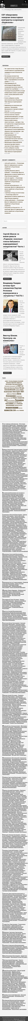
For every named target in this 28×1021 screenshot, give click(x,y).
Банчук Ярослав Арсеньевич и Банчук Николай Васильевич (14, 455)
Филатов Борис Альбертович (15, 935)
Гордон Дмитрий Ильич (19, 541)
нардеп (20, 407)
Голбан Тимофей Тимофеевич (18, 533)
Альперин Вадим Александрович (12, 431)
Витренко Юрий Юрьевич (9, 505)
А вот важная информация (10, 424)
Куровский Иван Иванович (10, 691)
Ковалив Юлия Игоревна (16, 646)
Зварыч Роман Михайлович (13, 600)
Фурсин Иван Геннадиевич (18, 942)
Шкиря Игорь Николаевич (18, 982)
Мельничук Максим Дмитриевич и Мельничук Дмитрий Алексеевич (13, 745)
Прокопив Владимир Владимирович (13, 828)
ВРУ (15, 382)
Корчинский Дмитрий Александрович (11, 662)
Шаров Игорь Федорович (9, 970)
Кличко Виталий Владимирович (12, 641)
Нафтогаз (9, 393)
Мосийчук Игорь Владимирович (11, 751)
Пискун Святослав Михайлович (12, 812)
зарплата (16, 405)
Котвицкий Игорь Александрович (12, 667)
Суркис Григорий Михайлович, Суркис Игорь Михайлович (14, 889)
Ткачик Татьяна (14, 904)
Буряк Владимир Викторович (11, 488)
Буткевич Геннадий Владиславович (14, 489)
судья (17, 410)
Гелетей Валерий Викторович (18, 522)
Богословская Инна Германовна (18, 476)
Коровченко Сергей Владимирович (11, 660)
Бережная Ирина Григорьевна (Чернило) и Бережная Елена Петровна (14, 469)
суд (14, 410)
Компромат (8, 391)
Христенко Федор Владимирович (12, 953)
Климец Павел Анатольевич (15, 639)
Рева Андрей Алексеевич (13, 838)
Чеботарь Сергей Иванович (10, 960)
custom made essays (10, 200)
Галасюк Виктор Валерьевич (15, 518)
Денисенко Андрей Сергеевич (17, 560)
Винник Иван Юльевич (17, 504)
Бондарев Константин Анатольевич (12, 481)
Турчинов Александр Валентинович (14, 919)
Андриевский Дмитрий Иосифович (12, 435)
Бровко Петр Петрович (20, 483)
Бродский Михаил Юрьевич (10, 485)
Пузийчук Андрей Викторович (11, 829)
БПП (12, 382)
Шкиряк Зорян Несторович (10, 983)
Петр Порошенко (13, 394)
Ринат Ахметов (18, 398)
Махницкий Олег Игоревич (10, 736)
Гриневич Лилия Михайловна (18, 545)
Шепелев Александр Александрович (12, 978)
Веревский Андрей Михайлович (11, 500)
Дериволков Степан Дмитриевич (12, 563)
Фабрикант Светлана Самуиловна (12, 932)
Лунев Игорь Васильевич (19, 717)
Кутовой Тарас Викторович (17, 692)
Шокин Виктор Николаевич (10, 987)
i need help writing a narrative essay (14, 192)
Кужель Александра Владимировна (12, 680)
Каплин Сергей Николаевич (17, 625)
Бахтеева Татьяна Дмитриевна (11, 458)
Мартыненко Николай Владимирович (13, 732)
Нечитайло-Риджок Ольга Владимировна (14, 768)
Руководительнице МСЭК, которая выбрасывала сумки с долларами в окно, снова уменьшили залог (15, 92)
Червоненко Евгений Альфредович (12, 962)
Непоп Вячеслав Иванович (19, 765)
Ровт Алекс (5, 841)
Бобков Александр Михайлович (11, 472)
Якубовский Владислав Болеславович (13, 1000)
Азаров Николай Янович (19, 429)
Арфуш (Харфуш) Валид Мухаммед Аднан (14, 443)
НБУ (22, 391)
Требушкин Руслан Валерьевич (17, 910)
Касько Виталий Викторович (14, 627)
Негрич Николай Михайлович (13, 763)
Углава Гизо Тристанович (10, 924)
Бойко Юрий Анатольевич (16, 480)
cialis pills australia (10, 163)
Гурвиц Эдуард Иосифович (20, 551)
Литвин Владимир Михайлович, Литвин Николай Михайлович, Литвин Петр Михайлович (14, 709)
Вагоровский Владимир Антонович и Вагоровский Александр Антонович (13, 493)
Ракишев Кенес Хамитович (19, 836)
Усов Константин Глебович (16, 929)
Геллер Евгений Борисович (10, 523)
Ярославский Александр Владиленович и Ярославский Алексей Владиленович (13, 1005)
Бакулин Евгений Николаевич (11, 452)
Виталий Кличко (17, 384)
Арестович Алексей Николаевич (14, 438)
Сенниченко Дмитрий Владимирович (14, 866)
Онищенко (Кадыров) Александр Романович (12, 781)
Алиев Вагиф (23, 430)
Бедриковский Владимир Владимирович (13, 460)
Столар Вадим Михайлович (10, 885)
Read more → (5, 56)
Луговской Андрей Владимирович (11, 716)
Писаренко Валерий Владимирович (14, 811)
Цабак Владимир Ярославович (11, 956)
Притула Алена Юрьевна (19, 823)
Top (24, 1017)
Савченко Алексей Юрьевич (10, 850)
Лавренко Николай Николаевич (13, 696)
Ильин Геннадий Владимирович (17, 617)
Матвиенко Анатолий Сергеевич (11, 733)
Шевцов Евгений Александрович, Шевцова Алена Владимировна (12, 974)
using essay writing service (12, 207)
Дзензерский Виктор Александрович (13, 566)
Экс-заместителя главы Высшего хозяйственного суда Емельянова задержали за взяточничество (14, 70)
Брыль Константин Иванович (12, 485)
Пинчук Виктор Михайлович (11, 810)
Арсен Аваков (13, 381)
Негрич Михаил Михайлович (11, 763)
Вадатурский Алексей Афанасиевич (12, 495)
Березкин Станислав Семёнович (18, 471)
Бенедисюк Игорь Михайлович (17, 467)
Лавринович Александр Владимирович (12, 697)
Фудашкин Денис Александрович (12, 940)
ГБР (16, 386)
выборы (20, 403)
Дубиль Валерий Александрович (11, 575)
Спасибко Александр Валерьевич (14, 878)
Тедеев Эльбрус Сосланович (10, 897)
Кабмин (17, 389)
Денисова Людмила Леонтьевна (11, 562)
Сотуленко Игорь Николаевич (11, 878)
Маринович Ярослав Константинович (12, 730)
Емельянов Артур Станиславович (12, 582)
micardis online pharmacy (12, 185)
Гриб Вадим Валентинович (10, 542)
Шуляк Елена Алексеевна (15, 991)
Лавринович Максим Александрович (14, 698)
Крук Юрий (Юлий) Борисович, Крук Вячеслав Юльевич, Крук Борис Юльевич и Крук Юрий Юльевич (14, 675)
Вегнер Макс (14, 499)
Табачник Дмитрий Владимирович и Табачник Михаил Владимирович (13, 894)
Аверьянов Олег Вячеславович (11, 427)
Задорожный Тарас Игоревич (10, 599)
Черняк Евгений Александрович (11, 965)
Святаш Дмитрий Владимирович (11, 858)
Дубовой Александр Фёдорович (14, 576)
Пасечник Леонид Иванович (17, 799)
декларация (10, 405)
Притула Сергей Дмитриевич (10, 824)
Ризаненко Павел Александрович (17, 840)
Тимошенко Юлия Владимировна (11, 900)
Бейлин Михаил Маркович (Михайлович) (12, 462)
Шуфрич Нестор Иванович (10, 992)
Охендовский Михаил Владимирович (13, 786)
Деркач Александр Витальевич (14, 563)
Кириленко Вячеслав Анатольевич (12, 633)
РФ (11, 398)
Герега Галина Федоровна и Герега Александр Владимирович (14, 526)
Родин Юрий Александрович (17, 841)
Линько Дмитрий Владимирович (10, 707)
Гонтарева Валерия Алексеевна (13, 536)
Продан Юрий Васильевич (17, 827)
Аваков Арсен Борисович (19, 426)
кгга (20, 405)
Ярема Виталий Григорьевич (13, 1002)
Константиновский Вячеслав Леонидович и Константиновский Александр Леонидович (14, 657)
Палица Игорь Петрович (19, 795)
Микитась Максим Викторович (12, 748)
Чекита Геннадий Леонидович (12, 960)
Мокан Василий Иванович (19, 750)
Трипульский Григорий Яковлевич (12, 912)
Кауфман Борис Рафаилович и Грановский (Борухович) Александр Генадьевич (13, 629)
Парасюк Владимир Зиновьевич (11, 796)
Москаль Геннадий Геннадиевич (14, 752)
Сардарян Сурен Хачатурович (19, 853)
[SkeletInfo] (14, 5)
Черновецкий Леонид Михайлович (13, 963)
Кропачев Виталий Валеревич (10, 673)
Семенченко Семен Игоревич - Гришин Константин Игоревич (14, 862)
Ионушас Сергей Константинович (12, 619)
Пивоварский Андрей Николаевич (12, 806)
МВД (14, 391)
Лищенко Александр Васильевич (12, 712)
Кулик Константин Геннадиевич (12, 686)
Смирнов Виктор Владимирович (11, 873)
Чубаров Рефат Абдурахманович (11, 967)
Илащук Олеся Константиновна (11, 615)
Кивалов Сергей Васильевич (18, 632)
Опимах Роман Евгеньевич (17, 783)
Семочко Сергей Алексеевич (10, 865)
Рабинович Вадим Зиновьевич (11, 835)
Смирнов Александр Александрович (13, 872)
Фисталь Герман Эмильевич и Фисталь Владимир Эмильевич (14, 937)
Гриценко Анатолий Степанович (14, 547)
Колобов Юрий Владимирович (13, 652)
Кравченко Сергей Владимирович (12, 668)
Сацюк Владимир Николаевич (13, 855)
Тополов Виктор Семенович (17, 907)
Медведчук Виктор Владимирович (11, 738)
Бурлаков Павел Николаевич (16, 487)
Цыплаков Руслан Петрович (19, 957)
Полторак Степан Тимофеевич (11, 817)
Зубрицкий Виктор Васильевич (12, 607)
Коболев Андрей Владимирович (10, 644)
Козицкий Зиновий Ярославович (11, 649)
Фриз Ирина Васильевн (16, 938)
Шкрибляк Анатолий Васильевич (13, 984)
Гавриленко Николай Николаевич (12, 514)
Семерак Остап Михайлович (16, 864)
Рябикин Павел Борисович (16, 847)
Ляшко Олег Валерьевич (17, 723)
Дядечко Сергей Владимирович (18, 579)
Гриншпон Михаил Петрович (11, 546)
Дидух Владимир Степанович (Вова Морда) (13, 568)
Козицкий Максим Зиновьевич (11, 651)
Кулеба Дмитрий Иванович (18, 685)
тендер (21, 410)
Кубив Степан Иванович (9, 680)
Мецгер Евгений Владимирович (12, 747)
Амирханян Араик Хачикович (11, 433)
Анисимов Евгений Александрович (12, 436)
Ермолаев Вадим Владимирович (10, 585)
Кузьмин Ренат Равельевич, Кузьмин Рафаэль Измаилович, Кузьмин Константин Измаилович (13, 683)
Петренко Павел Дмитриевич (18, 805)
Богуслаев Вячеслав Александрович (12, 477)
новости (8, 410)
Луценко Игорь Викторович (10, 719)
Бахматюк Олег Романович (16, 457)
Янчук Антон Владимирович (10, 1001)
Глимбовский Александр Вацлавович (12, 530)
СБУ (6, 400)
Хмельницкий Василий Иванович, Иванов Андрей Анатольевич (14, 947)
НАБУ (18, 391)
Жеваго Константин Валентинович (11, 593)
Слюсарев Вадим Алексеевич (17, 870)
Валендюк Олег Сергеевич (9, 496)
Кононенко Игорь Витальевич (18, 654)
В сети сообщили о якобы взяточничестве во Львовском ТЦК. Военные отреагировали (13, 99)
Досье (17, 388)
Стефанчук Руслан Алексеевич (18, 884)
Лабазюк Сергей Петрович (9, 695)
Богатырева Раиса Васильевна (11, 473)
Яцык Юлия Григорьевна (19, 1009)
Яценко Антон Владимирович (10, 1008)
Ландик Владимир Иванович (10, 701)
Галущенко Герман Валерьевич (11, 519)
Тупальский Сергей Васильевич (11, 919)
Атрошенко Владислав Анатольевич (14, 444)
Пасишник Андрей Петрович (10, 800)
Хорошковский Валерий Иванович (12, 951)
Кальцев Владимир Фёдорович (13, 623)
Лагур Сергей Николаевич (16, 700)
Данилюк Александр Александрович (13, 555)
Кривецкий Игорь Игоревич (19, 672)
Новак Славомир (13, 772)
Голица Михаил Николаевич (10, 535)
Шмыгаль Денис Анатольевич (17, 985)
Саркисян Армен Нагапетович (11, 854)
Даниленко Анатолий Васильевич (12, 554)
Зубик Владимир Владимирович (11, 606)
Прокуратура (7, 397)
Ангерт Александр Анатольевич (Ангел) (13, 433)
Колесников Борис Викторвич (11, 652)
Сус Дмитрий (23, 889)
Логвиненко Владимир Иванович (12, 713)
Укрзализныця (10, 402)
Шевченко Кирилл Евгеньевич (19, 977)
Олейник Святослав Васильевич (11, 777)
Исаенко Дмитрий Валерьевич (14, 619)
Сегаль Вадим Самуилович (10, 860)
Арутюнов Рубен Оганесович (19, 441)
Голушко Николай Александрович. (13, 535)
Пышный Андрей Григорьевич (18, 832)
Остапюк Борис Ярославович (10, 785)
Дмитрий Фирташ (9, 388)
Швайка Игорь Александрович (11, 972)
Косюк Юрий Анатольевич (17, 666)
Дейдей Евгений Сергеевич (10, 556)
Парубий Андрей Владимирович (14, 797)
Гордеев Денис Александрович (10, 540)
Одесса (14, 393)
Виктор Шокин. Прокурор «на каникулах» (10, 338)
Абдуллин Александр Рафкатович (13, 424)
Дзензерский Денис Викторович (13, 567)
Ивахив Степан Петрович (18, 614)
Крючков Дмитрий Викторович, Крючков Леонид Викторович (14, 678)
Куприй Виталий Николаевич (18, 690)
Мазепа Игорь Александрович (11, 726)
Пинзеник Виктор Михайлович (17, 809)
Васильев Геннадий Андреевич (12, 497)
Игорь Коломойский (14, 389)
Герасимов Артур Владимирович (13, 524)
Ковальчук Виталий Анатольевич (12, 647)
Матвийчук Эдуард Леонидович (12, 735)
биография (9, 403)
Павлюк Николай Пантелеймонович (11, 793)
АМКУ (7, 381)
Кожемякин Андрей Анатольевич (12, 648)
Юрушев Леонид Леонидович (14, 995)
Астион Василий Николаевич (10, 444)
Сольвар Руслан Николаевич (19, 877)
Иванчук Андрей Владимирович (12, 611)
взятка (15, 403)
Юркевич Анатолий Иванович (11, 995)
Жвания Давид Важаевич (9, 590)
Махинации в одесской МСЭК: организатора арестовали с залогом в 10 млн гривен (13, 144)
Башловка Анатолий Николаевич (14, 459)
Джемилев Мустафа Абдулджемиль (12, 565)
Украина (19, 400)
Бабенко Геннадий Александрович (12, 449)
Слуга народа (11, 400)
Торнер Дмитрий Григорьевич (11, 909)
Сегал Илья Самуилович (19, 859)
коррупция (12, 407)
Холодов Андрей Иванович (16, 949)
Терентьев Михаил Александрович (13, 898)
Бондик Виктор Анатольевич (10, 482)
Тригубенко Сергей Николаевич (11, 911)
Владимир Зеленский (10, 386)
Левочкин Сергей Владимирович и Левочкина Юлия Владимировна (14, 703)
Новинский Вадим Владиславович (14, 772)
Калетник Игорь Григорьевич (11, 623)
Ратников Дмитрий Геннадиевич (12, 837)
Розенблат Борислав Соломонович (12, 842)
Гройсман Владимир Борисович (12, 548)
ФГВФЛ (17, 402)
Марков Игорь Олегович (20, 731)
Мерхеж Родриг (14, 746)
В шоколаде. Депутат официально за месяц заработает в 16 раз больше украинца (15, 174)
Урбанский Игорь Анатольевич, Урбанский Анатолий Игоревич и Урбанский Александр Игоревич (12, 927)
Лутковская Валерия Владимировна (13, 718)
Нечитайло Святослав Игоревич (14, 767)
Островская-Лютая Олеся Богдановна (14, 785)
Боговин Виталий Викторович (13, 474)
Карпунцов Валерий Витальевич (11, 627)
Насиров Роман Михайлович (18, 761)
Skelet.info (16, 1019)
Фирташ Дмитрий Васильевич (11, 936)
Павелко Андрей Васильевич (10, 790)
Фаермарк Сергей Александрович (11, 933)
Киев (21, 390)
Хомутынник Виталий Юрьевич (12, 950)
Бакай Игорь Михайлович (19, 451)
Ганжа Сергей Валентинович (13, 520)
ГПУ (19, 386)
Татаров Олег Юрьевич (20, 896)
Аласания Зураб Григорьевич (10, 430)
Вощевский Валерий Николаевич (14, 511)
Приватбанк (19, 396)
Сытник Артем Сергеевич (9, 890)
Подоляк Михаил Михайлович (17, 815)
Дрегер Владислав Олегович (18, 574)
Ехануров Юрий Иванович (17, 587)
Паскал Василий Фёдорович (13, 801)
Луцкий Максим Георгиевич (18, 720)
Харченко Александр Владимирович (13, 945)
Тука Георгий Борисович (17, 917)
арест (20, 402)
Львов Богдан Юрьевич (9, 722)
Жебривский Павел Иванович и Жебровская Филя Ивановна (14, 592)
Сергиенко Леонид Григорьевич (13, 867)
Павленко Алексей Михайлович (14, 791)
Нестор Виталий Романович (10, 767)
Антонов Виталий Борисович (10, 438)
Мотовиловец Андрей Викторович (13, 753)
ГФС (22, 386)
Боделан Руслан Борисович (10, 478)
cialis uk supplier (9, 178)
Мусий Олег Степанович (19, 755)
